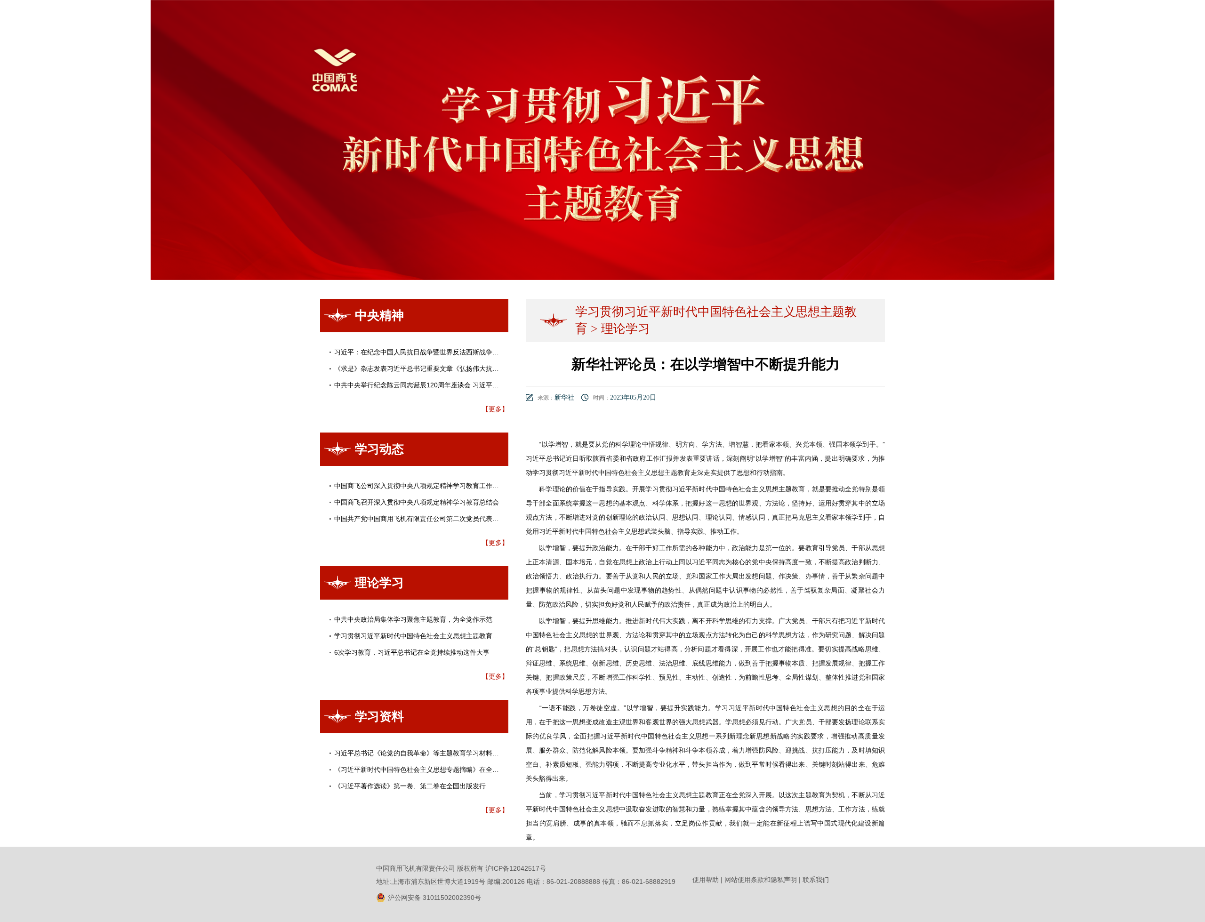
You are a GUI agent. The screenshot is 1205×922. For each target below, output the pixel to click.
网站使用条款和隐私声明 (760, 879)
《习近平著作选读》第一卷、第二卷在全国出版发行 (410, 786)
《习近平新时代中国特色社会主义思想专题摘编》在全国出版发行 (429, 769)
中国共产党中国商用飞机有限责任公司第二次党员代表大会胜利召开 (433, 518)
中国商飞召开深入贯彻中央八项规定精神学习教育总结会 (416, 502)
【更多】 (495, 409)
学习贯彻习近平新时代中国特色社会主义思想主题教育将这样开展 (429, 636)
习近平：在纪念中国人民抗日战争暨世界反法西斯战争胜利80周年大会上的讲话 (450, 352)
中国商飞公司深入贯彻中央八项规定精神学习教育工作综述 (420, 485)
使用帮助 (705, 879)
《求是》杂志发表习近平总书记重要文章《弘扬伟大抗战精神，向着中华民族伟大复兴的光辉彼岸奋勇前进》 (492, 368)
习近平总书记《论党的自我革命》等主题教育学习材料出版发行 (426, 753)
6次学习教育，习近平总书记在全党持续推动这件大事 (412, 652)
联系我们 (816, 879)
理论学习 (625, 329)
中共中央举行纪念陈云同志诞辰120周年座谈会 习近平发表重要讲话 (433, 385)
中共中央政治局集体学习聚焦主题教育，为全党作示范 (413, 619)
